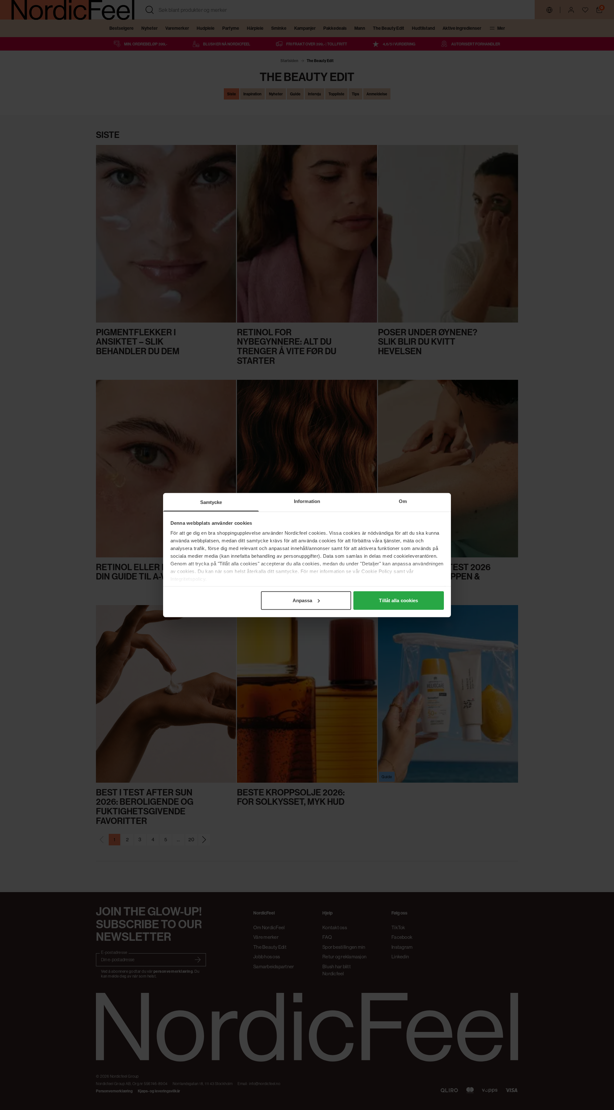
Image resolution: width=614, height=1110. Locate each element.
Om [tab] (403, 501)
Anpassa (302, 600)
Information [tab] (307, 501)
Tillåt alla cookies (398, 600)
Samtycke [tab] (211, 502)
